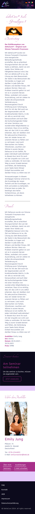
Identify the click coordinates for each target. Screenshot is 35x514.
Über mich (7, 464)
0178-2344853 (14, 452)
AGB (3, 494)
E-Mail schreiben (20, 468)
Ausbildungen (20, 464)
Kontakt (4, 489)
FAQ (3, 485)
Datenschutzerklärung (9, 503)
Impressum (5, 498)
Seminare (7, 468)
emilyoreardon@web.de (20, 454)
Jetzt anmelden (12, 379)
